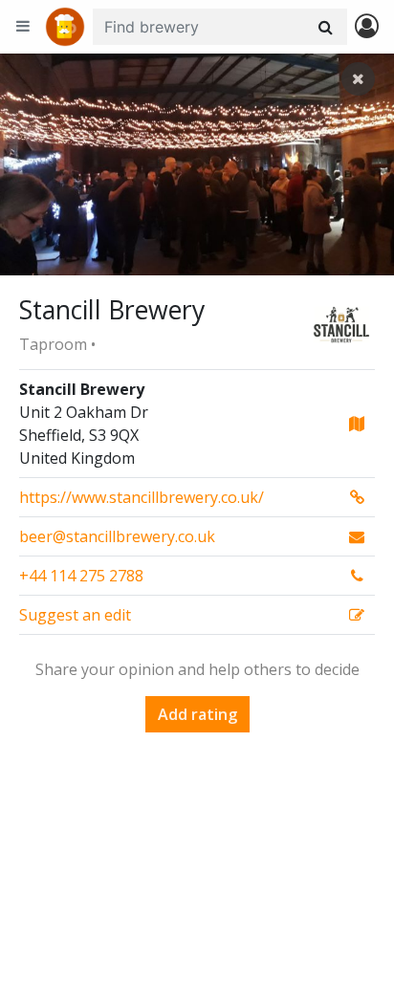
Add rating (197, 714)
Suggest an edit (75, 614)
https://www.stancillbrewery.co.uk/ (141, 497)
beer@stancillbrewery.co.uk (117, 536)
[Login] (367, 27)
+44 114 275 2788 (81, 575)
